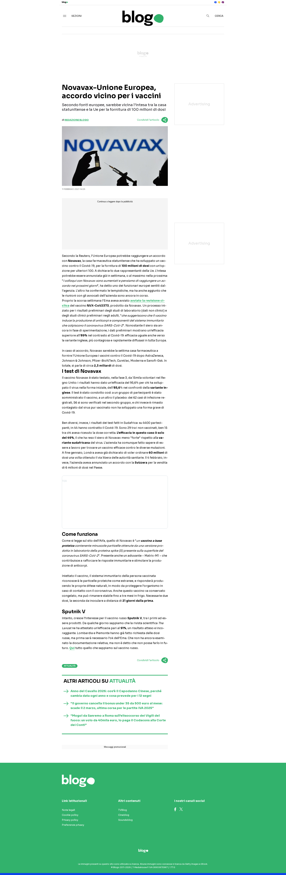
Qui (72, 648)
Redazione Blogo (77, 119)
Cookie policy (70, 814)
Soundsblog (125, 819)
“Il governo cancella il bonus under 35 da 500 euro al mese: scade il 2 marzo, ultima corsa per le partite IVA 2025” (117, 706)
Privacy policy (70, 819)
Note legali (68, 810)
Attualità (69, 666)
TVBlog (122, 810)
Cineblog (123, 814)
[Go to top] (247, 864)
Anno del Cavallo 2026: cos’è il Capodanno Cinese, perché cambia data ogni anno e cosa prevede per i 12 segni (116, 693)
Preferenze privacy (73, 824)
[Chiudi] (278, 9)
